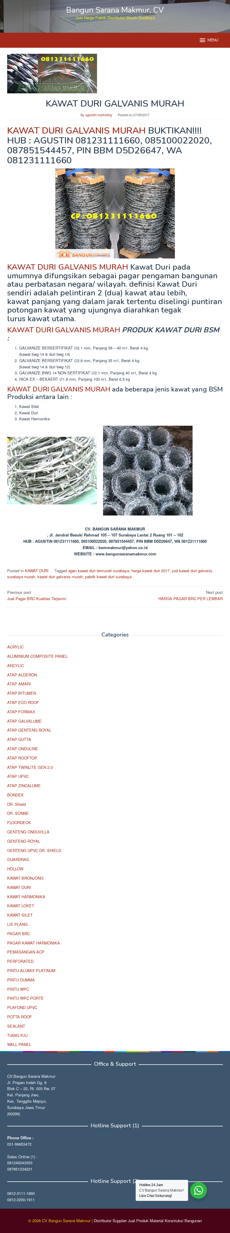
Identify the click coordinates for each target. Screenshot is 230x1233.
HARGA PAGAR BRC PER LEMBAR (190, 595)
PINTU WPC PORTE (25, 998)
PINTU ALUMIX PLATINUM (31, 970)
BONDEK (15, 795)
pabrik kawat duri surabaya (108, 576)
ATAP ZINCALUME (24, 785)
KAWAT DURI (37, 570)
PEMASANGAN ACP (25, 952)
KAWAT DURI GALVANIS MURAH (76, 131)
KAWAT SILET (20, 915)
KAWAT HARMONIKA (26, 896)
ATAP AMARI (19, 684)
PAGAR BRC (18, 933)
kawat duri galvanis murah (60, 576)
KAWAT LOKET (20, 905)
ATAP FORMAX (21, 712)
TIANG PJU (17, 1035)
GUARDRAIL (18, 859)
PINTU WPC (18, 989)
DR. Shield (16, 804)
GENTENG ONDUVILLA (28, 832)
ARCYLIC (15, 665)
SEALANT (16, 1026)
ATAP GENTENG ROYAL (29, 730)
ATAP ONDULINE (22, 748)
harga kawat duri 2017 (150, 570)
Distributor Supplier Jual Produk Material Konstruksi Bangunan (148, 1220)
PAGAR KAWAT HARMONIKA (33, 943)
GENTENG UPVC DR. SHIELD (34, 850)
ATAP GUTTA (19, 739)
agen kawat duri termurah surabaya (98, 570)
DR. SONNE (18, 813)
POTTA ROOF (19, 1017)
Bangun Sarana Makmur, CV (115, 10)
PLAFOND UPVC (22, 1007)
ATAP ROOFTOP (22, 758)
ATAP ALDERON (22, 675)
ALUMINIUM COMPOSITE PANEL (37, 656)
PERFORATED (20, 961)
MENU (213, 40)
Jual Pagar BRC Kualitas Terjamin (36, 595)
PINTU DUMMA (21, 980)
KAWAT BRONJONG (25, 878)
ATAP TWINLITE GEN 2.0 (30, 767)
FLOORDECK (19, 822)
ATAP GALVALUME (24, 721)
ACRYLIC (15, 647)
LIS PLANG (17, 924)
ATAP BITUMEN (21, 693)
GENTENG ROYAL (23, 841)
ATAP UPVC (18, 776)
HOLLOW (15, 869)
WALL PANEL (19, 1044)
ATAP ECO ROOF (23, 702)
